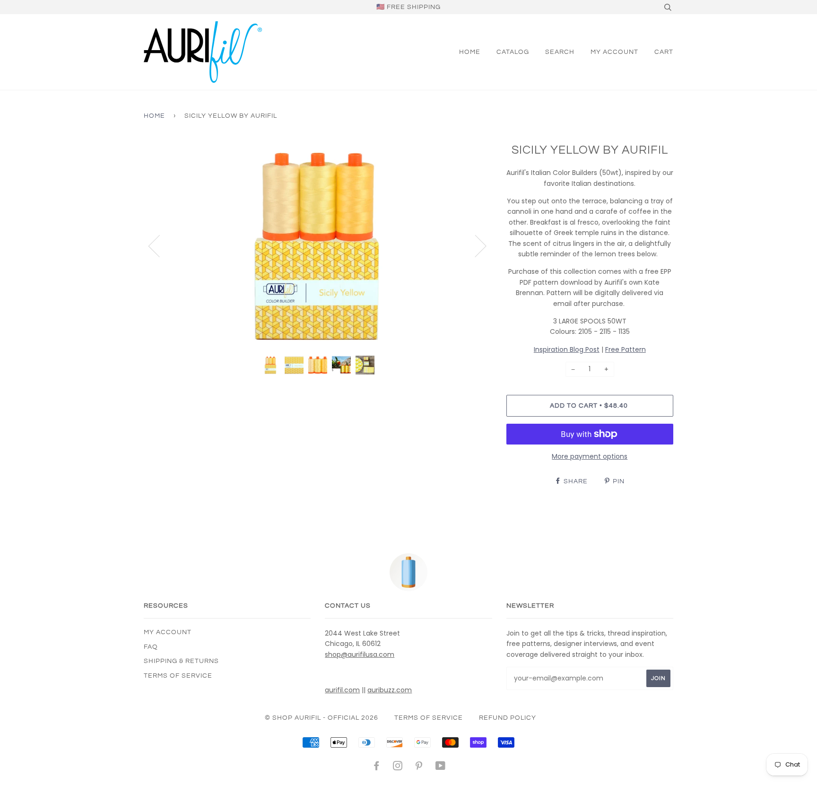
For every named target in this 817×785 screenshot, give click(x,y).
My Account (614, 52)
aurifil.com (342, 690)
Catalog (512, 52)
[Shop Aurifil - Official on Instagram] (398, 767)
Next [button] (475, 245)
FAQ (151, 647)
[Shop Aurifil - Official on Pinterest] (419, 767)
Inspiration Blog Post (567, 349)
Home (469, 52)
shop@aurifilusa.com (359, 654)
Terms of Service (178, 675)
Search (559, 52)
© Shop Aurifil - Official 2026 (321, 718)
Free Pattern (625, 349)
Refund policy (507, 718)
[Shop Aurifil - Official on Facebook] (377, 767)
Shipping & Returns (181, 661)
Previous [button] (160, 245)
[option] (318, 245)
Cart (663, 52)
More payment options (589, 456)
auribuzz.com (389, 690)
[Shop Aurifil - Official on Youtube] (440, 767)
